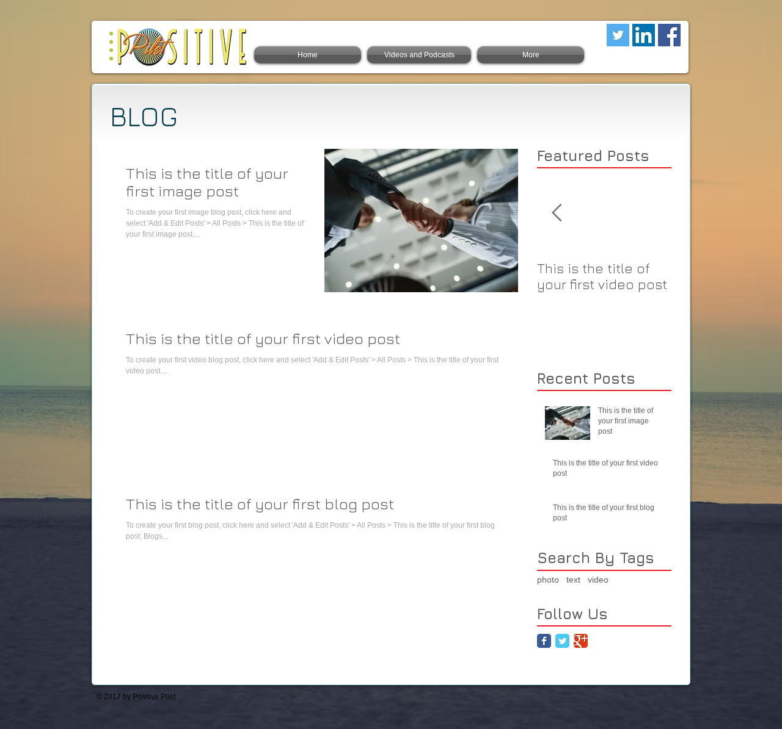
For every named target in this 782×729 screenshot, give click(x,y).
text (573, 579)
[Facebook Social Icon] (669, 35)
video (598, 579)
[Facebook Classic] (544, 641)
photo (548, 579)
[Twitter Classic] (562, 641)
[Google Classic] (581, 641)
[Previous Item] (556, 213)
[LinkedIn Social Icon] (643, 35)
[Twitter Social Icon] (618, 35)
